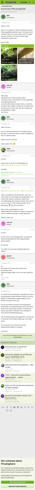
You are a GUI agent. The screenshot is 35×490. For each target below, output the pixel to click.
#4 (33, 156)
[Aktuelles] (29, 2)
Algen (11, 369)
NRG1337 (7, 379)
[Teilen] (30, 23)
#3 (33, 124)
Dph (4, 11)
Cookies (21, 468)
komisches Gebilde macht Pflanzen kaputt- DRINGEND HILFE (18, 355)
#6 (33, 229)
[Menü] (2, 2)
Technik (15, 400)
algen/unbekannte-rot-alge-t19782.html (14, 165)
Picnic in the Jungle (16, 174)
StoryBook (8, 389)
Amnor (7, 369)
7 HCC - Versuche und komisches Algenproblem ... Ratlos (17, 376)
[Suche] (33, 2)
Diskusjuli (7, 359)
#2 (33, 92)
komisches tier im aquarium (16, 347)
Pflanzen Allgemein (16, 348)
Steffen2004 (8, 400)
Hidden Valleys (8, 174)
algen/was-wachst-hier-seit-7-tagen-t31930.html (17, 191)
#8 (33, 291)
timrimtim (7, 348)
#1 (33, 22)
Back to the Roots (18, 172)
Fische (13, 389)
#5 (33, 187)
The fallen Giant (25, 174)
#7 (33, 263)
